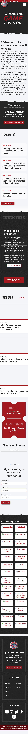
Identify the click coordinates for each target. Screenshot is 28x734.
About (7, 691)
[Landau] (7, 571)
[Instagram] (11, 713)
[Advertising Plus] (7, 527)
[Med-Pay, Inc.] (20, 571)
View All (23, 298)
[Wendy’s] (20, 616)
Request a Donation (14, 667)
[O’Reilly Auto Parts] (7, 595)
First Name (4, 480)
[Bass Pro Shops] (7, 534)
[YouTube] (14, 718)
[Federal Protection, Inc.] (20, 543)
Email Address (5, 495)
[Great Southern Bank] (7, 550)
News (7, 695)
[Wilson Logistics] (20, 624)
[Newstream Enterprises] (20, 587)
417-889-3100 (14, 1)
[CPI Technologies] (7, 542)
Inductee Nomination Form (14, 280)
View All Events (8, 203)
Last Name (4, 487)
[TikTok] (21, 713)
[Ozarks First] (7, 601)
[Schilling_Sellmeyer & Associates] (7, 610)
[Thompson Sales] (7, 616)
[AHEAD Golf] (20, 527)
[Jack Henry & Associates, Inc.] (7, 565)
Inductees (7, 687)
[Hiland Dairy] (20, 549)
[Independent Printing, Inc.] (20, 557)
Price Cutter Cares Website (14, 122)
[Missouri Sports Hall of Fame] (4, 8)
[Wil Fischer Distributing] (7, 624)
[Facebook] (7, 713)
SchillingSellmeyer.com (21, 728)
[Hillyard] (7, 557)
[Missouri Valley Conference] (7, 587)
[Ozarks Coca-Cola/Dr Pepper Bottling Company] (20, 596)
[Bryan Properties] (20, 534)
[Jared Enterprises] (20, 565)
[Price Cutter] (20, 601)
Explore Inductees (14, 265)
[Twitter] (16, 713)
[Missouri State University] (20, 580)
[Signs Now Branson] (20, 610)
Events (7, 683)
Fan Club (18, 683)
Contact (18, 687)
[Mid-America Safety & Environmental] (7, 581)
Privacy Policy (8, 728)
